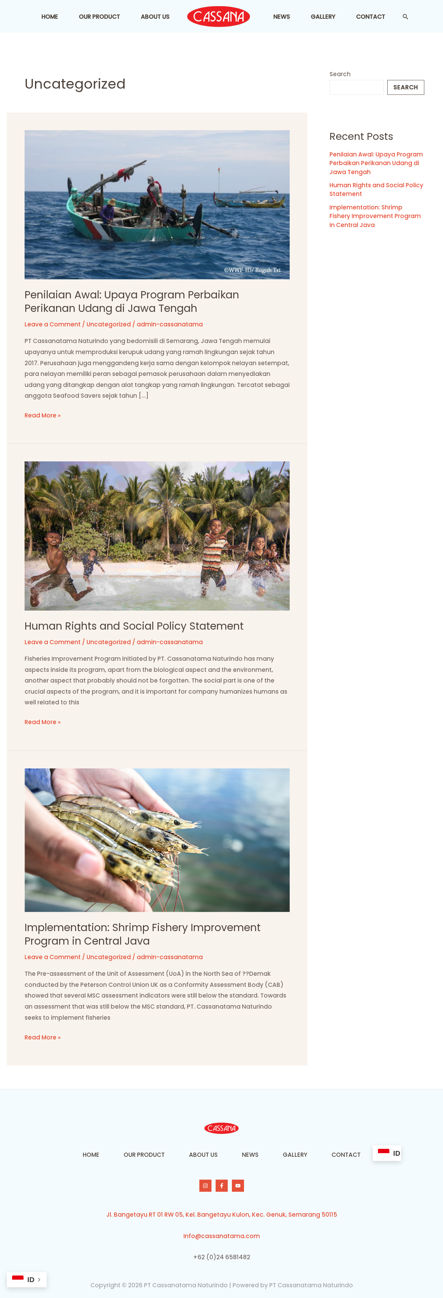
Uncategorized (109, 324)
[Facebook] (222, 1186)
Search (340, 74)
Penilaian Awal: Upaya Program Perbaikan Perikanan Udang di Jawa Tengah (132, 301)
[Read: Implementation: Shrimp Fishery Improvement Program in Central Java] (157, 840)
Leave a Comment (53, 324)
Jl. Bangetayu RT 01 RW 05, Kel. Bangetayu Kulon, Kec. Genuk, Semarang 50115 (221, 1214)
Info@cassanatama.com (221, 1236)
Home (50, 16)
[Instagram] (205, 1186)
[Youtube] (238, 1186)
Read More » (43, 415)
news (281, 16)
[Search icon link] (406, 17)
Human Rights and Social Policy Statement (134, 626)
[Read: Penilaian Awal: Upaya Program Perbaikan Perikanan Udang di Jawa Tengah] (157, 204)
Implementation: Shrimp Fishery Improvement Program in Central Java (143, 934)
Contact (370, 16)
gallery (323, 16)
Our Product (99, 16)
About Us (155, 16)
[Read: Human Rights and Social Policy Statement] (157, 535)
